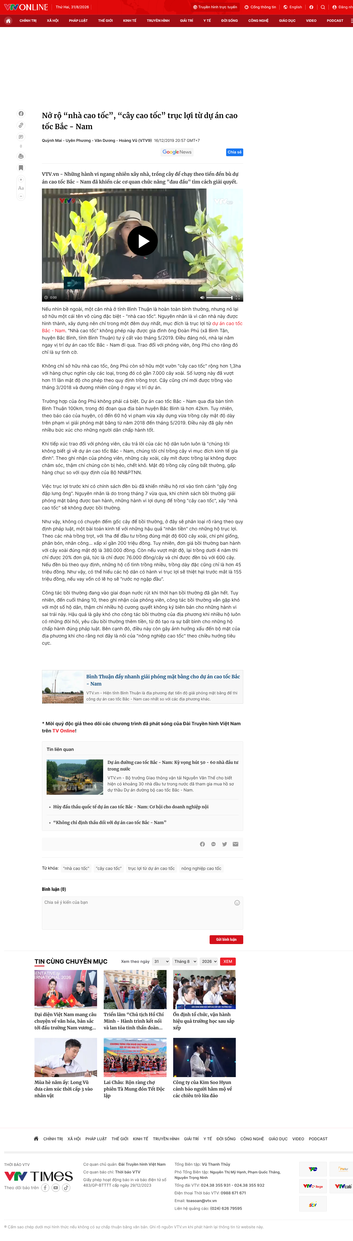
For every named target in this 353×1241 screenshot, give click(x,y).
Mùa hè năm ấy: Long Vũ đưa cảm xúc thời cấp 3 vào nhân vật (63, 1089)
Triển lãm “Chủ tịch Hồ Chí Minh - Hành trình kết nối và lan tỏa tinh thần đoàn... (134, 1021)
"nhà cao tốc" (76, 868)
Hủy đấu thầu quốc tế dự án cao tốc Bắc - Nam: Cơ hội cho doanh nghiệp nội (130, 807)
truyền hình (158, 20)
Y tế (207, 20)
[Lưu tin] (21, 167)
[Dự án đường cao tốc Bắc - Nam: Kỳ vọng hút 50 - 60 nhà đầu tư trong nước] (75, 777)
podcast (335, 20)
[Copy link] (21, 125)
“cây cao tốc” (109, 868)
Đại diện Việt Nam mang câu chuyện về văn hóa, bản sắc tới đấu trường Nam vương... (65, 1021)
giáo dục (287, 20)
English (296, 7)
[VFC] (313, 1169)
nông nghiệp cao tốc (201, 868)
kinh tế (130, 20)
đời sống (229, 20)
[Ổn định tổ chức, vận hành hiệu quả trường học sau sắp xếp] (204, 989)
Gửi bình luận (226, 939)
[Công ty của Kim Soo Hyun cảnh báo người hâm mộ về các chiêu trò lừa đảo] (204, 1057)
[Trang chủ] (8, 21)
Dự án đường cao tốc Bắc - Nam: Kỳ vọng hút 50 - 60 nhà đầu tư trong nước (173, 766)
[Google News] (177, 152)
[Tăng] (21, 179)
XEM (228, 961)
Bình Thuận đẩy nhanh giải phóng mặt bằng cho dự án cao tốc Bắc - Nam (163, 680)
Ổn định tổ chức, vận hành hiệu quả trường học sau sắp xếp (203, 1021)
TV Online (63, 731)
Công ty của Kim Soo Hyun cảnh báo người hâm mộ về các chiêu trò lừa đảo (202, 1089)
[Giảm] (21, 196)
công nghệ (258, 20)
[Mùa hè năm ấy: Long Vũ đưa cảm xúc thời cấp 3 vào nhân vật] (65, 1057)
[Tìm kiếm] (325, 7)
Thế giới (105, 20)
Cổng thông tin (263, 7)
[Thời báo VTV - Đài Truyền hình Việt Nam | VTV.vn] (26, 7)
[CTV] (313, 1186)
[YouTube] (56, 1187)
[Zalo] (213, 844)
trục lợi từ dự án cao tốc (151, 868)
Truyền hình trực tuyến (217, 7)
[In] (21, 156)
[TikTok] (66, 1187)
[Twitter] (224, 844)
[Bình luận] (21, 136)
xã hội (52, 20)
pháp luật (78, 20)
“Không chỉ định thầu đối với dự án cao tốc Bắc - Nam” (110, 822)
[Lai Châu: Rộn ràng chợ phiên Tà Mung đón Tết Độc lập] (135, 1057)
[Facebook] (21, 113)
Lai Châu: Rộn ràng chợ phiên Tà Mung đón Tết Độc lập (134, 1089)
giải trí (186, 20)
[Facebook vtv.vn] (313, 7)
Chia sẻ (235, 152)
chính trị (28, 20)
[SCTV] (313, 1204)
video (311, 20)
